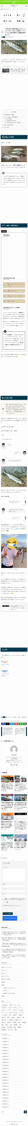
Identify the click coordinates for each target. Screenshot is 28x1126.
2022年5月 (6, 1077)
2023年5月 (6, 1050)
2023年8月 (6, 1047)
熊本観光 (15, 1022)
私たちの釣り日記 (9, 125)
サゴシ (9, 717)
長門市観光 (4, 1029)
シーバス (3, 1010)
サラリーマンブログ (12, 1007)
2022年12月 (6, 1059)
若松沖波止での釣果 (9, 114)
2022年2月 (6, 1086)
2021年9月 (6, 1101)
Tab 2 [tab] (9, 231)
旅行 (4, 985)
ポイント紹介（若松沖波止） (12, 117)
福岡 (19, 1022)
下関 (10, 1015)
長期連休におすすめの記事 (9, 993)
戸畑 (23, 1017)
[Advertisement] (14, 90)
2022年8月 (6, 1071)
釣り (4, 717)
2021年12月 (6, 1092)
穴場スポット (6, 990)
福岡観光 (24, 1022)
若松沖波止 (9, 119)
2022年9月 (6, 1068)
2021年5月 (6, 1104)
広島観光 (18, 1017)
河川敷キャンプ (18, 1020)
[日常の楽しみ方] (14, 6)
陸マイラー (10, 1029)
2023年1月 (6, 1056)
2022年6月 (6, 1074)
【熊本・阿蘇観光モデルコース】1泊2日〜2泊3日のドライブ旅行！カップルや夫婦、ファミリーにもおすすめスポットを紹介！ (14, 956)
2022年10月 (6, 1065)
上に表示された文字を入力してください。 (11, 905)
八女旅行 (20, 1015)
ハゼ (3, 1012)
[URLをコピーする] (25, 724)
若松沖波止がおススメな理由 (13, 122)
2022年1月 (6, 1089)
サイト (4, 893)
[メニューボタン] (2, 6)
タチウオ (15, 1010)
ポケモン (16, 1012)
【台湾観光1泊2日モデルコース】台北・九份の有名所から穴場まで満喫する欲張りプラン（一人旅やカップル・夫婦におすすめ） (14, 933)
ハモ (6, 1012)
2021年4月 (6, 1107)
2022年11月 (6, 1062)
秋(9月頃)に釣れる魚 (11, 120)
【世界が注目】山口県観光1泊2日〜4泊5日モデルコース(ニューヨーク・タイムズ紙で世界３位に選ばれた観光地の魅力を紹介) (14, 945)
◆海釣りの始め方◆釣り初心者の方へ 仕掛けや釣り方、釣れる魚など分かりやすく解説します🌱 (18, 70)
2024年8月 (6, 1038)
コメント (5, 867)
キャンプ (5, 970)
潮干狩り (3, 1022)
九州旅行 (15, 1015)
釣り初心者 (23, 717)
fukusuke (14, 754)
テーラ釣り (21, 1010)
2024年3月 (6, 1044)
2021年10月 (6, 1098)
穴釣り (6, 1024)
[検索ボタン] (26, 6)
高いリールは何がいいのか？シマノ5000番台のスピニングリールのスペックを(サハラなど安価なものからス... (18, 607)
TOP (7, 1121)
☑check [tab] (4, 231)
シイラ (20, 1007)
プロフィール (6, 976)
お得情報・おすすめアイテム (9, 987)
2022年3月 (6, 1083)
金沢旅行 (3, 1027)
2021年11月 (6, 1095)
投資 (4, 982)
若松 (19, 717)
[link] (11, 765)
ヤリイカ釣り (4, 1015)
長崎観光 (19, 1027)
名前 (4, 884)
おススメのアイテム (7, 967)
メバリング (21, 1012)
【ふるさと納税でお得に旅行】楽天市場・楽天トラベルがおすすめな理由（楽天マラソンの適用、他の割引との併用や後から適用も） (14, 951)
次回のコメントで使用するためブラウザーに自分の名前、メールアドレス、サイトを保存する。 (14, 899)
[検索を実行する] (25, 1112)
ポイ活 (10, 1012)
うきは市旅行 (4, 1005)
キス (15, 1005)
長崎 (15, 1027)
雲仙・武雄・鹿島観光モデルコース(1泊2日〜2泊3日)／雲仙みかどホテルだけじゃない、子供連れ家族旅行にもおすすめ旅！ (14, 939)
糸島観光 (16, 1024)
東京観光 (11, 1020)
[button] (3, 724)
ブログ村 (7, 127)
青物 (16, 1029)
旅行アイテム (4, 1020)
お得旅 (10, 1005)
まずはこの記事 (6, 979)
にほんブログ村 (5, 664)
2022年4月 (6, 1080)
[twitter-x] (14, 765)
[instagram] (17, 765)
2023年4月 (6, 1053)
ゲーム (4, 973)
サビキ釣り (14, 717)
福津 (3, 1024)
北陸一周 (3, 1017)
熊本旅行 (9, 1022)
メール (5, 888)
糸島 (11, 1024)
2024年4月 (6, 1041)
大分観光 (13, 1017)
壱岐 (8, 1017)
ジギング (9, 1010)
